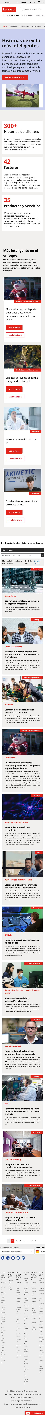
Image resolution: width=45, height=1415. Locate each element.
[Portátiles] (18, 26)
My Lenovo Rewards (26, 1317)
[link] (43, 2)
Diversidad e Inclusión (3, 1354)
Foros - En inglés (26, 1336)
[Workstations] (41, 26)
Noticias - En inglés (3, 1295)
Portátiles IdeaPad (41, 1297)
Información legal (3, 1333)
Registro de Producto (26, 1327)
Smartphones (18, 1335)
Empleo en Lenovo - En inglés (3, 1342)
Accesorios (18, 1346)
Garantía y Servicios (26, 1363)
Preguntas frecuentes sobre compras (34, 1324)
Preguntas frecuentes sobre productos (34, 1308)
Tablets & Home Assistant (41, 1354)
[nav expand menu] (3, 15)
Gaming (18, 1298)
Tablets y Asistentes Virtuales (18, 1325)
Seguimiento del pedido (34, 1295)
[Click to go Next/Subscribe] (31, 1251)
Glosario (26, 1370)
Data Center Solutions (41, 1369)
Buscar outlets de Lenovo (26, 1353)
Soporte (34, 1288)
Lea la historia (15, 335)
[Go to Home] (9, 9)
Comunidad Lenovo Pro (26, 1291)
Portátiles (18, 1284)
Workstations (18, 1303)
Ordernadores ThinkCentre (41, 1338)
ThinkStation (41, 1362)
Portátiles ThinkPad (41, 1281)
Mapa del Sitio (28, 1397)
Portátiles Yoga (41, 1289)
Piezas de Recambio (18, 1354)
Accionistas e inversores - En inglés (3, 1305)
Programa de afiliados (22, 1407)
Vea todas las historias (15, 77)
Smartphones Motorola (41, 1315)
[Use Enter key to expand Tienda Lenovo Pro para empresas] (17, 2)
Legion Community (26, 1300)
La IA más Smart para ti (18, 1291)
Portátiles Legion (41, 1306)
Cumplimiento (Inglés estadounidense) (3, 1318)
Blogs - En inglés (26, 1344)
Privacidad (7, 1394)
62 (32, 1241)
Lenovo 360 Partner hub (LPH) (11, 1285)
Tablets (41, 1321)
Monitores (18, 1340)
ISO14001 (3, 1361)
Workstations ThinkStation (41, 1328)
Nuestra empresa (3, 1286)
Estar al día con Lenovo (26, 1308)
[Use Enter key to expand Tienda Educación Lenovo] (30, 2)
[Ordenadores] (29, 26)
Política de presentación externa (21, 1401)
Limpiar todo (37, 562)
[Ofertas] (8, 26)
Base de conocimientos (26, 1379)
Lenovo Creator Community (26, 1281)
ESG (2, 1327)
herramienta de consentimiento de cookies (26, 1394)
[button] (34, 2)
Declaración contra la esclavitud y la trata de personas (21, 1404)
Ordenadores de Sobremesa (18, 1311)
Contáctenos (34, 1284)
